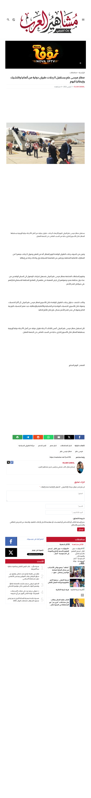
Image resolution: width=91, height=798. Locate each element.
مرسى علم (79, 451)
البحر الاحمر (42, 445)
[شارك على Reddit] (38, 437)
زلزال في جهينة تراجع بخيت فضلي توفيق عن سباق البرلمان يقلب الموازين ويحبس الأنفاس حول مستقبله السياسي (23, 576)
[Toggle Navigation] (84, 19)
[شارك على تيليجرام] (27, 437)
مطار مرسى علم (66, 451)
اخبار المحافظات (66, 445)
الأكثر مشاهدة (77, 544)
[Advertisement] (45, 105)
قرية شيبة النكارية (62, 590)
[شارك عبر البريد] (58, 437)
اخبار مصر (53, 445)
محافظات (73, 73)
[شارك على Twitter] (69, 437)
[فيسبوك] (12, 462)
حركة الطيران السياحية (27, 445)
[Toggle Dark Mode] (14, 19)
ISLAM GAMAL (79, 87)
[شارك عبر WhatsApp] (48, 437)
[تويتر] (8, 462)
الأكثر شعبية (65, 544)
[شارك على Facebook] (79, 437)
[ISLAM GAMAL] (80, 467)
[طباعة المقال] (17, 437)
